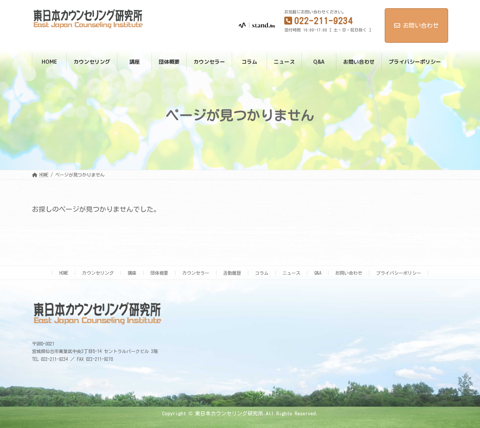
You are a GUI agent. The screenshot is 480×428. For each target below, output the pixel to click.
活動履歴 (232, 273)
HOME (63, 273)
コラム (261, 273)
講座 (132, 273)
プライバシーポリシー (398, 273)
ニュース (291, 273)
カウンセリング (98, 273)
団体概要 (159, 273)
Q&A (317, 273)
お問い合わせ (421, 25)
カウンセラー (195, 273)
